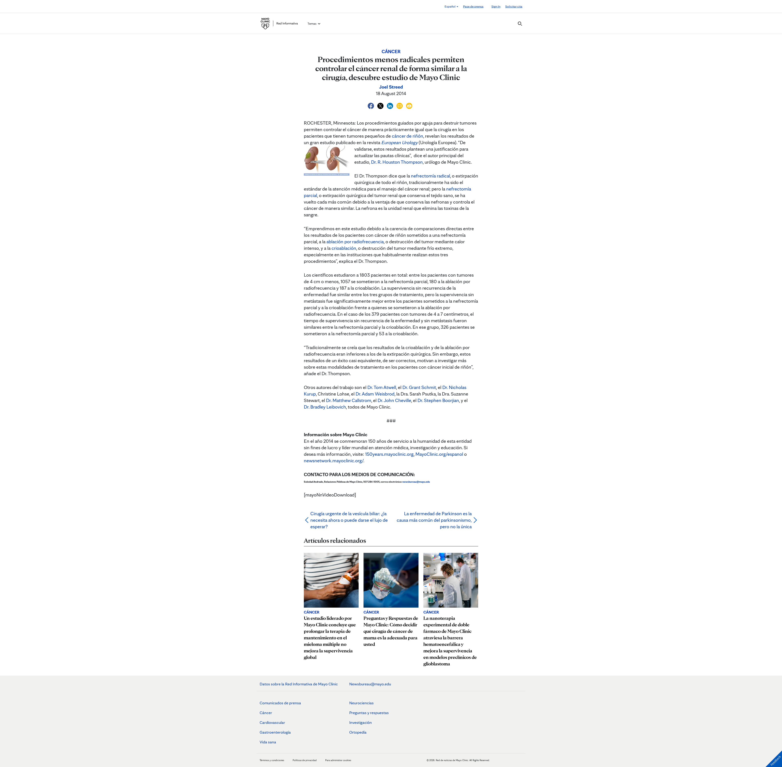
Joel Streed (391, 87)
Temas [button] (312, 23)
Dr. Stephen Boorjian (438, 400)
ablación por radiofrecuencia (355, 241)
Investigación (360, 722)
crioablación (344, 248)
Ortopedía (358, 732)
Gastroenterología (275, 732)
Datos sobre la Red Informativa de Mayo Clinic (299, 684)
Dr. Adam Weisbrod (375, 394)
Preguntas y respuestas (369, 712)
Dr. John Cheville (394, 400)
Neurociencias (361, 702)
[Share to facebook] (371, 105)
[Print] (409, 105)
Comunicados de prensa (280, 702)
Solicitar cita (513, 6)
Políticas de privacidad (305, 760)
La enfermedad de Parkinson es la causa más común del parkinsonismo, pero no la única (434, 520)
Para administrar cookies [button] (338, 760)
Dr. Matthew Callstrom (348, 400)
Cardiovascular (272, 722)
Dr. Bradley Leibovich (325, 407)
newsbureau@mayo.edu (416, 481)
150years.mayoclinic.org (389, 454)
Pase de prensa (473, 6)
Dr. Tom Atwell (381, 387)
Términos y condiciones (272, 760)
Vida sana (268, 742)
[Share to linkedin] (390, 105)
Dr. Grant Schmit (419, 387)
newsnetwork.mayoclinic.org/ (333, 460)
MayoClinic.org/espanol (439, 454)
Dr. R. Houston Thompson (397, 162)
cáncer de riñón (407, 136)
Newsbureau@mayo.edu (370, 684)
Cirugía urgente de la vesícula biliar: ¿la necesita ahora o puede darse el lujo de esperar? (349, 520)
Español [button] (450, 6)
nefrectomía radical (430, 176)
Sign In (495, 6)
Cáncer (266, 712)
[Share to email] (400, 105)
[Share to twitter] (381, 105)
